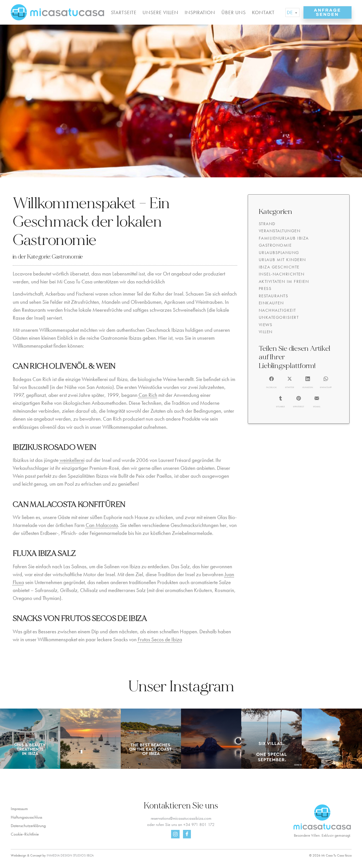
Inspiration (200, 12)
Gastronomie (67, 256)
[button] (271, 382)
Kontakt (263, 12)
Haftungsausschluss (26, 817)
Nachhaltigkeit (277, 310)
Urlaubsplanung (279, 252)
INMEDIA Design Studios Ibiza (70, 855)
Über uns (233, 12)
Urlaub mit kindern (282, 259)
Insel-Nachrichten (282, 274)
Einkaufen (271, 303)
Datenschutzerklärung (28, 825)
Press (265, 288)
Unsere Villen (160, 12)
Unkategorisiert (279, 317)
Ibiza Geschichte (279, 267)
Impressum (19, 809)
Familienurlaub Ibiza (284, 238)
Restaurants (273, 296)
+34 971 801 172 (199, 824)
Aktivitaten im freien (284, 281)
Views (266, 325)
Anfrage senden (327, 12)
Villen (266, 332)
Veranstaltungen (280, 231)
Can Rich (148, 395)
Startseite (124, 12)
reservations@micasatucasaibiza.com (181, 818)
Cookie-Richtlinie (25, 834)
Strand (267, 224)
